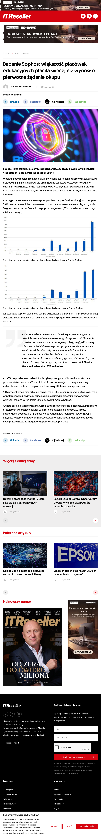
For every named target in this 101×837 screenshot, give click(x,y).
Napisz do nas (11, 743)
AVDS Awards (8, 799)
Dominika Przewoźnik (21, 87)
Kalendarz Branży (9, 804)
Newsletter (7, 809)
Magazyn (57, 809)
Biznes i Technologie (22, 53)
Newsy (56, 790)
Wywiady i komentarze (62, 795)
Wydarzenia (58, 799)
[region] (50, 824)
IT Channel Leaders (10, 795)
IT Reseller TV (59, 804)
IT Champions (8, 790)
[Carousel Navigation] (50, 520)
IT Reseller (6, 53)
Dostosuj (54, 826)
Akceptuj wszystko (87, 826)
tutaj (65, 422)
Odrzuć (69, 826)
